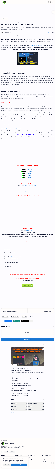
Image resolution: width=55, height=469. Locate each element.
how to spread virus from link (16, 256)
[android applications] (15, 316)
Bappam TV (51, 466)
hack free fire (29, 230)
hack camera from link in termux (13, 128)
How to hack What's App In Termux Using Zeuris (24, 390)
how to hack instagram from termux (21, 370)
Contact (31, 457)
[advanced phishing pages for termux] (14, 310)
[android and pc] (5, 316)
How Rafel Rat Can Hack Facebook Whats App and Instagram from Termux (27, 379)
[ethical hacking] (25, 368)
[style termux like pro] (41, 310)
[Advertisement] (25, 11)
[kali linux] (36, 409)
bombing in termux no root (29, 185)
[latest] (23, 388)
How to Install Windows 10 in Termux (22, 385)
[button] (2, 2)
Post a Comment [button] (27, 339)
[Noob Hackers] (4, 2)
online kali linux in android (36, 45)
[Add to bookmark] (43, 349)
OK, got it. (19, 464)
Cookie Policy (7, 464)
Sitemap (44, 461)
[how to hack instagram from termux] (27, 356)
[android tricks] (24, 316)
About (44, 457)
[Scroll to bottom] (52, 463)
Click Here (30, 169)
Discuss (31, 459)
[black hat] (20, 368)
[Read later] (48, 33)
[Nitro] (7, 32)
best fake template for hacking (20, 395)
